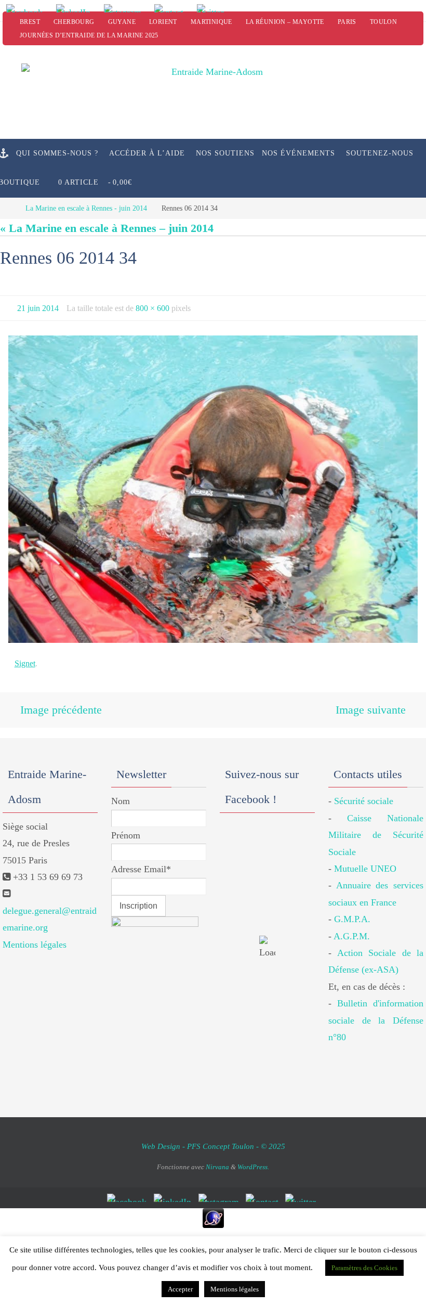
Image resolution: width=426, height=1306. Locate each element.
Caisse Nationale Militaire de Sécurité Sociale (375, 828)
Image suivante (371, 705)
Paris (347, 21)
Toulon (383, 21)
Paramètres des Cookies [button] (364, 1268)
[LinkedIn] (76, 8)
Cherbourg (74, 21)
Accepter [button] (180, 1289)
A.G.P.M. (352, 929)
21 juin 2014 (38, 306)
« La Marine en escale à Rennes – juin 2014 (107, 228)
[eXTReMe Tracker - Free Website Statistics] (213, 1211)
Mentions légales (34, 937)
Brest (30, 21)
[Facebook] (27, 8)
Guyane (122, 21)
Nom (120, 794)
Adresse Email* (141, 862)
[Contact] (172, 8)
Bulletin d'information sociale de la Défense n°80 (375, 1013)
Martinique (211, 21)
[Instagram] (125, 8)
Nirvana (217, 1160)
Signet (25, 660)
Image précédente (61, 705)
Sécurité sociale (363, 794)
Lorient (163, 21)
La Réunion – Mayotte (285, 21)
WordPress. (253, 1160)
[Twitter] (214, 8)
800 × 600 (152, 306)
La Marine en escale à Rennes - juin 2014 (86, 208)
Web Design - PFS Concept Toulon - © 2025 (213, 1139)
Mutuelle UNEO (365, 861)
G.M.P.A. (352, 912)
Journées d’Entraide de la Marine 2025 (89, 35)
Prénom (125, 828)
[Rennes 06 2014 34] (213, 486)
